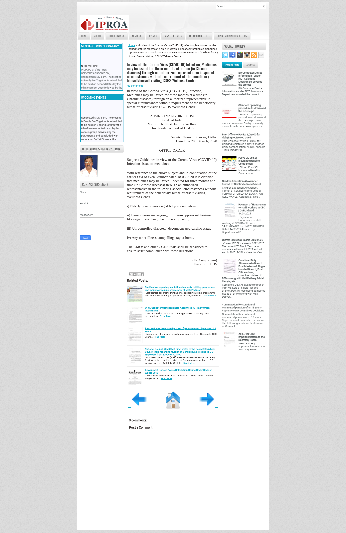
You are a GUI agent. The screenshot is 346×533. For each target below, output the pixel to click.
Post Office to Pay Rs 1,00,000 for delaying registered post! (241, 136)
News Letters (173, 36)
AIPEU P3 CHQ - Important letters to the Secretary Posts (251, 336)
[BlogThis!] (135, 274)
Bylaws (153, 36)
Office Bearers (117, 36)
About (97, 36)
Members (137, 36)
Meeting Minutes (199, 36)
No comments (135, 85)
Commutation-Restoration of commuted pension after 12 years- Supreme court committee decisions (243, 307)
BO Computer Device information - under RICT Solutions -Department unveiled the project (250, 78)
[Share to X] (138, 274)
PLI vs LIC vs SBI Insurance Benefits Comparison (249, 160)
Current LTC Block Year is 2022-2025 (242, 239)
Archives (250, 64)
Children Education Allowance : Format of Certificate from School (241, 183)
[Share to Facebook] (142, 274)
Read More (210, 295)
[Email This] (131, 274)
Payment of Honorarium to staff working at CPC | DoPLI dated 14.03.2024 (252, 209)
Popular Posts (232, 64)
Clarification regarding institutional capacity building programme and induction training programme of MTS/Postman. (180, 288)
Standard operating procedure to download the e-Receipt (252, 108)
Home (84, 36)
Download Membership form (232, 36)
